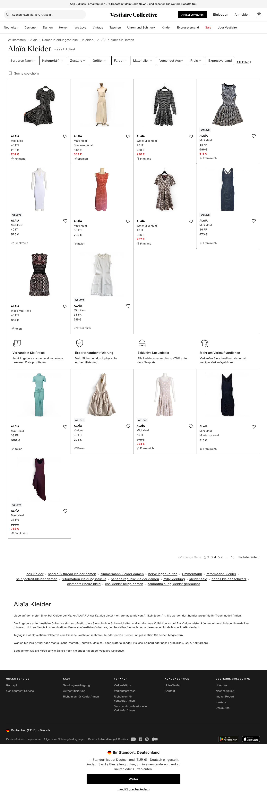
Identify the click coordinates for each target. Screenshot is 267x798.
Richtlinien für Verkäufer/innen (124, 699)
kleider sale (198, 579)
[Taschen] (124, 27)
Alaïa (34, 39)
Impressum (34, 739)
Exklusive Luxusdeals (153, 352)
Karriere (221, 702)
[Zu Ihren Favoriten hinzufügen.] (65, 136)
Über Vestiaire (227, 27)
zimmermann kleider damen (122, 574)
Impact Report (225, 697)
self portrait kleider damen (36, 579)
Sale (208, 27)
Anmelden (242, 14)
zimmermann (192, 574)
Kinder (166, 27)
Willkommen (17, 39)
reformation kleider (221, 574)
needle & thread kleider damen (72, 574)
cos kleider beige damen (124, 584)
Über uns (221, 685)
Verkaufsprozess (124, 691)
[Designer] (39, 27)
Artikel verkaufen (192, 14)
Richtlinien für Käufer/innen (81, 697)
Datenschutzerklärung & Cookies (108, 739)
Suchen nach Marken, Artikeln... (32, 14)
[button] (259, 14)
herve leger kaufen (162, 574)
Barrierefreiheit (15, 739)
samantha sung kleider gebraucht (174, 584)
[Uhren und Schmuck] (158, 27)
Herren (63, 27)
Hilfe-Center (172, 685)
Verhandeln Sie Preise (29, 352)
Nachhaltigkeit (225, 691)
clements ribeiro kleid (84, 584)
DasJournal (223, 708)
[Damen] (55, 27)
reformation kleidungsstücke (84, 579)
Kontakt (170, 691)
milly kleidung (174, 579)
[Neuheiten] (21, 27)
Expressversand (188, 27)
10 (232, 557)
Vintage (98, 27)
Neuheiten (11, 27)
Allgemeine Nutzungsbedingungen (64, 739)
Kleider (87, 39)
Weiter (133, 779)
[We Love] (89, 27)
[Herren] (71, 27)
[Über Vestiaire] (240, 27)
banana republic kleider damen (135, 579)
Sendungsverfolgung (76, 685)
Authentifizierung (74, 691)
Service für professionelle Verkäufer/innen (130, 708)
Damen (48, 27)
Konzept (11, 685)
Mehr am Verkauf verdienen (220, 352)
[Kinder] (173, 27)
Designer (30, 27)
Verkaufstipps (123, 685)
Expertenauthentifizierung (94, 352)
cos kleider (34, 574)
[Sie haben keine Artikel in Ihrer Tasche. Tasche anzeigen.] (259, 14)
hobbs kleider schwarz (228, 579)
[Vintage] (106, 27)
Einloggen (220, 14)
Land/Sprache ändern (133, 789)
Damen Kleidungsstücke (60, 39)
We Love (80, 27)
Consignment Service (20, 691)
